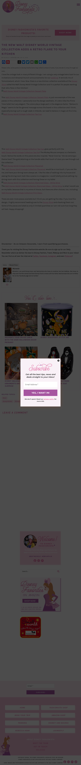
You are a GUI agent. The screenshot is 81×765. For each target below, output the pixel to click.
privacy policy (49, 399)
